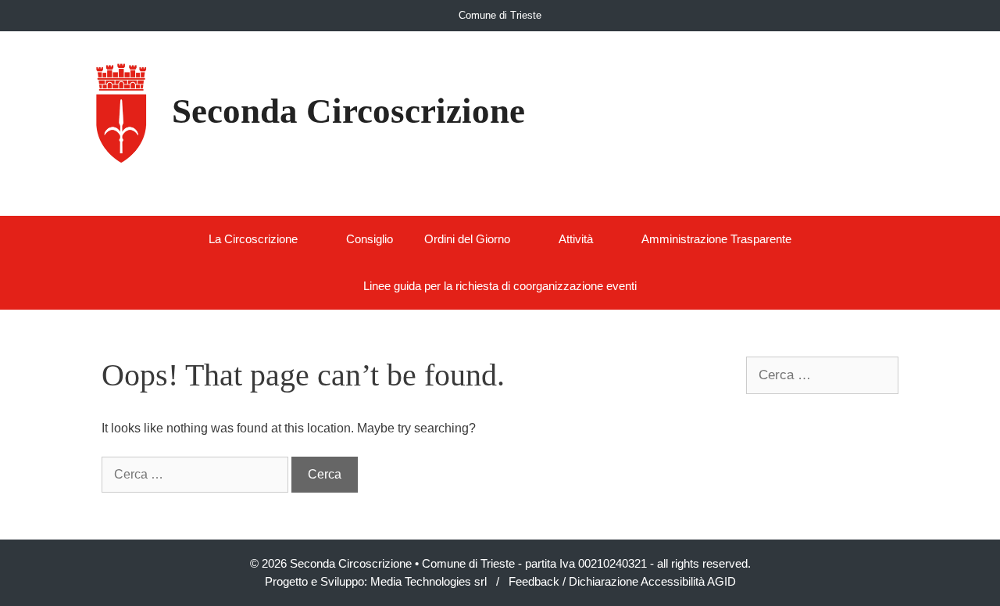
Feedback (534, 581)
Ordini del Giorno (467, 239)
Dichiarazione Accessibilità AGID (652, 581)
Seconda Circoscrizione (348, 111)
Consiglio (369, 239)
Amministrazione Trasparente (716, 239)
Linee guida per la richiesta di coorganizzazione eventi (500, 285)
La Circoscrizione (253, 239)
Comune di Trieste (500, 15)
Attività (576, 239)
